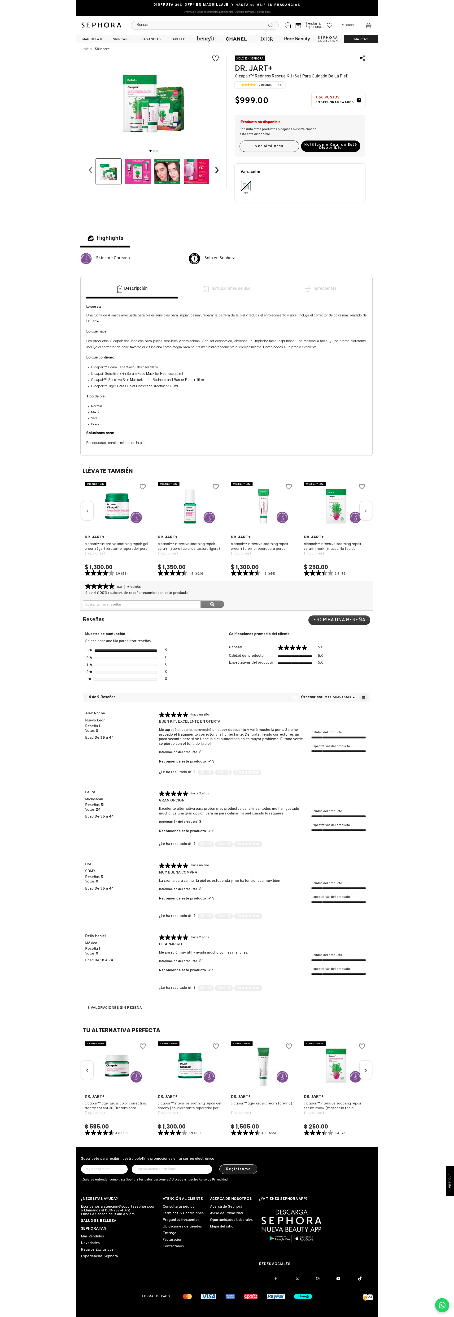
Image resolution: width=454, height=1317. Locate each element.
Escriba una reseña (341, 621)
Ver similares (269, 146)
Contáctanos (173, 1246)
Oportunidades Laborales (231, 1220)
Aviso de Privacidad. (213, 1179)
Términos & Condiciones (183, 1213)
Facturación (172, 1240)
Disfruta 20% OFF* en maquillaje (191, 5)
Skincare (102, 49)
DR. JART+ (254, 68)
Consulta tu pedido (179, 1207)
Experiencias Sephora (99, 1256)
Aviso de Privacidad (226, 1213)
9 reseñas (135, 587)
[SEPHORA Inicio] (101, 25)
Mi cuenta (349, 25)
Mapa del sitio (221, 1226)
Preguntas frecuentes (181, 1220)
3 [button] (157, 151)
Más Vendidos (92, 1236)
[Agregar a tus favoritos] (215, 58)
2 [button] (154, 151)
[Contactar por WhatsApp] (442, 1305)
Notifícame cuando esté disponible (330, 146)
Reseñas (265, 86)
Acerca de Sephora (226, 1207)
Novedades (90, 1243)
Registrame (238, 1169)
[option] (109, 171)
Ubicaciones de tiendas (182, 1226)
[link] (248, 85)
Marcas (361, 39)
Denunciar (247, 772)
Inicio (87, 49)
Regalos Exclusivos (97, 1250)
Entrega (169, 1233)
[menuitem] (93, 39)
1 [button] (150, 151)
